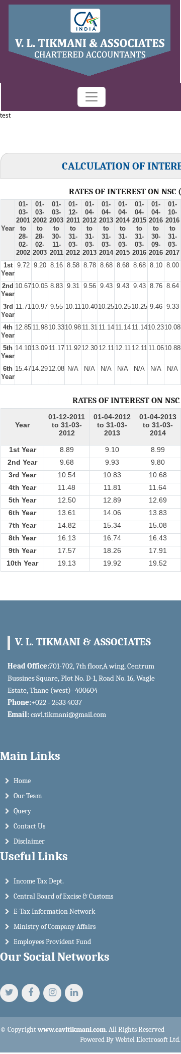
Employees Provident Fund (52, 941)
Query (22, 811)
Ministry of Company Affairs (55, 926)
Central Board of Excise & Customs (63, 896)
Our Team (28, 796)
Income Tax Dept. (39, 881)
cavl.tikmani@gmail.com (68, 714)
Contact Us (29, 826)
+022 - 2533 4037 (56, 702)
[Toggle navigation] (91, 97)
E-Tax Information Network (54, 911)
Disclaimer (29, 841)
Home (22, 780)
